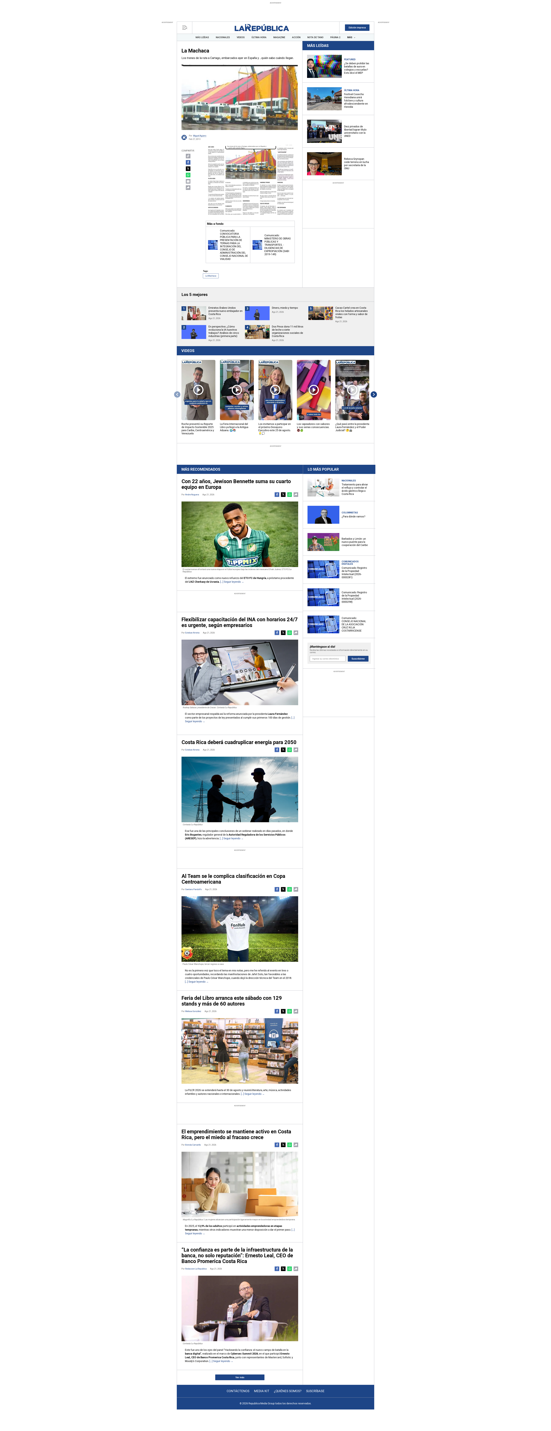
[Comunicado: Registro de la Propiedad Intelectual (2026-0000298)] (323, 597)
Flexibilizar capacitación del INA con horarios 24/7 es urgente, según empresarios (240, 622)
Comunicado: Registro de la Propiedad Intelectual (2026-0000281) (354, 572)
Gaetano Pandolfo (193, 889)
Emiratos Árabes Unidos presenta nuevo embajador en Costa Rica (225, 311)
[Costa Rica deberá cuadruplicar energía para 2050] (240, 789)
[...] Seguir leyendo (230, 581)
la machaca (210, 276)
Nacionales (349, 480)
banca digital (192, 1353)
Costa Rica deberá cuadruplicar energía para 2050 (239, 742)
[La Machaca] (240, 97)
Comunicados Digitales (350, 562)
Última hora (351, 90)
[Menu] (185, 28)
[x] (5, 131)
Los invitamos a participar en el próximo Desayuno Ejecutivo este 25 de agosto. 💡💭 (274, 428)
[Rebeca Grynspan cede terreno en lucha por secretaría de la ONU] (324, 163)
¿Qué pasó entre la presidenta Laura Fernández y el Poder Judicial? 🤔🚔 (352, 427)
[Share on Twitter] (188, 168)
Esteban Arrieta (192, 633)
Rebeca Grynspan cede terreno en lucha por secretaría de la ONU (356, 163)
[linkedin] (10, 131)
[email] (10, 136)
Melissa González (193, 1011)
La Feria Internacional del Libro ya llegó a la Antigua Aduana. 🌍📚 (234, 427)
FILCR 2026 (194, 1090)
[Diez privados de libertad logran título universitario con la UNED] (324, 131)
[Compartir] (188, 187)
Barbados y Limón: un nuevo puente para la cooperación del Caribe (355, 542)
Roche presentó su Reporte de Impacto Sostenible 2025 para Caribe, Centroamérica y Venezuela (198, 428)
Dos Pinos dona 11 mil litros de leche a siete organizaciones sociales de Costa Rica (287, 331)
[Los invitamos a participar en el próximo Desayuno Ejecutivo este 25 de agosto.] (275, 390)
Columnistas (350, 512)
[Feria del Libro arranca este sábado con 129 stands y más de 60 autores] (240, 1051)
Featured (350, 59)
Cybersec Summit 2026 (244, 1353)
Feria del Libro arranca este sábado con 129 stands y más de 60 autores (232, 1001)
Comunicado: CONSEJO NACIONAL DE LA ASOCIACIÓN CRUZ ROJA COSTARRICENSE (354, 624)
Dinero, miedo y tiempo (285, 307)
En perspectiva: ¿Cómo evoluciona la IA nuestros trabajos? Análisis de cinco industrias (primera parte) (223, 331)
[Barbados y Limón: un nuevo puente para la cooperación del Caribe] (323, 542)
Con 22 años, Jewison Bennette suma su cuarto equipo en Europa (236, 484)
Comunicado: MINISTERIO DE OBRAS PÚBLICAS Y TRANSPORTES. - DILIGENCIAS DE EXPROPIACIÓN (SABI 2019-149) (277, 245)
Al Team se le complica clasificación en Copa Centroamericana (233, 879)
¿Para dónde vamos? (353, 516)
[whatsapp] (5, 136)
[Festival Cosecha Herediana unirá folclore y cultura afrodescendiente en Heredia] (324, 98)
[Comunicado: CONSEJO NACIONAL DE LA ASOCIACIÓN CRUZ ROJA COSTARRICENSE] (323, 624)
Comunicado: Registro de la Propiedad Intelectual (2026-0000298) (354, 597)
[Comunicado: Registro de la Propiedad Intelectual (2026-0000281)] (323, 569)
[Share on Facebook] (188, 162)
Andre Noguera (192, 494)
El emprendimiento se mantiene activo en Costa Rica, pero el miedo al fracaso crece (236, 1134)
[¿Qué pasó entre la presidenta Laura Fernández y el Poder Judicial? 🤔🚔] (352, 390)
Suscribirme (358, 659)
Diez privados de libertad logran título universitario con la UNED (355, 131)
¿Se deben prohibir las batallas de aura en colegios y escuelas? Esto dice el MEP (356, 68)
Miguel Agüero (199, 136)
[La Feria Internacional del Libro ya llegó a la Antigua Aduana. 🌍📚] (237, 390)
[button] (357, 27)
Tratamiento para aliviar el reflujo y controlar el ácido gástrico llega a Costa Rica (355, 489)
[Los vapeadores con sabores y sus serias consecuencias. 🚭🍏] (314, 390)
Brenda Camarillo (193, 1145)
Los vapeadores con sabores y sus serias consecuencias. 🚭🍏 (313, 427)
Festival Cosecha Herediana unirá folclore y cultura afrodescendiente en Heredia (356, 100)
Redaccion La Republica (196, 1269)
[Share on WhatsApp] (188, 175)
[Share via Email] (188, 181)
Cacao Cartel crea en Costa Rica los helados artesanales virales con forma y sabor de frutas (351, 312)
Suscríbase (315, 1391)
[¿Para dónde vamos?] (323, 515)
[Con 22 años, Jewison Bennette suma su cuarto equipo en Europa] (240, 534)
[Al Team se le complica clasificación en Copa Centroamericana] (240, 929)
